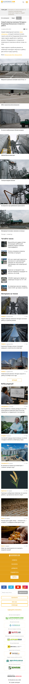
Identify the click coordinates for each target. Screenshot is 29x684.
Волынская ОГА (9, 55)
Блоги (2, 518)
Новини (3, 316)
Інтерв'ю (3, 436)
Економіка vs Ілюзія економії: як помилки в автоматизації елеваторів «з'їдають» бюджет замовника (17, 12)
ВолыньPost (18, 55)
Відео (13, 18)
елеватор (9, 234)
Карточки (4, 491)
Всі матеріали (5, 18)
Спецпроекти (4, 406)
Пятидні (3, 234)
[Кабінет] (14, 580)
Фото (18, 18)
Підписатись (23, 592)
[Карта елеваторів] (14, 577)
